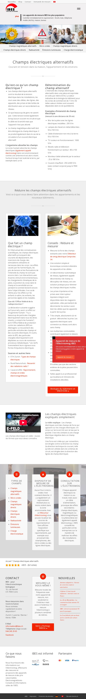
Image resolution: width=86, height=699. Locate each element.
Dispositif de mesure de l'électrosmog (44, 483)
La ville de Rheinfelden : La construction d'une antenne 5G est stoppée (69, 602)
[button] (53, 337)
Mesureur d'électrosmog (41, 514)
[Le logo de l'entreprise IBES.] (12, 8)
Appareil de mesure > (65, 357)
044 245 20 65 (11, 631)
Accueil (8, 561)
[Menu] (78, 8)
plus (17, 16)
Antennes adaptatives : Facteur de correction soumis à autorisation (69, 584)
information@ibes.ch (14, 626)
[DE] (57, 696)
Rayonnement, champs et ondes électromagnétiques (23, 373)
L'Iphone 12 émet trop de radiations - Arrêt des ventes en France (69, 593)
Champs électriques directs (15, 514)
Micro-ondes (16, 498)
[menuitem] (12, 1)
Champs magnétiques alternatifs (16, 491)
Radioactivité (16, 520)
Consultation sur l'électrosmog (70, 483)
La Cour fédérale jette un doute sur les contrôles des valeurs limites (69, 617)
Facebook (10, 635)
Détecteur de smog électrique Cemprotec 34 (63, 256)
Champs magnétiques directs (16, 504)
